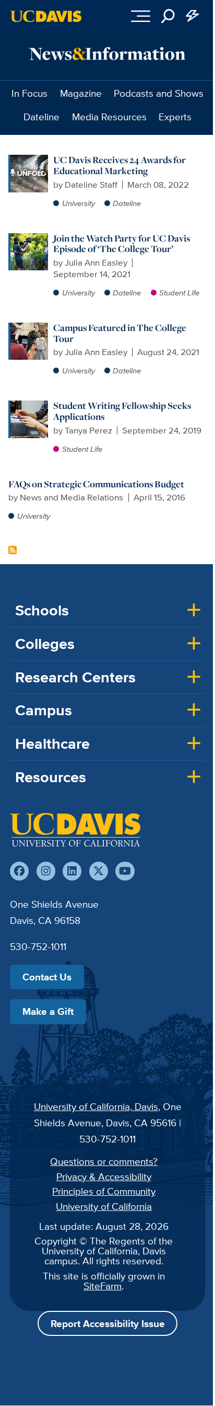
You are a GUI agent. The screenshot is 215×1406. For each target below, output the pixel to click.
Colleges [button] (45, 644)
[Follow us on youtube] (124, 871)
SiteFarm (102, 1285)
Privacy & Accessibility (103, 1176)
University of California (104, 1206)
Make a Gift (48, 1011)
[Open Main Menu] (141, 16)
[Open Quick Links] (193, 16)
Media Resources (109, 116)
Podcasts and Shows (159, 93)
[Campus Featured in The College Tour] (29, 328)
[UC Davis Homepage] (46, 16)
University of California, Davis (96, 1106)
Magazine (81, 93)
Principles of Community (104, 1191)
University (78, 203)
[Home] (75, 830)
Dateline (41, 116)
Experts (175, 116)
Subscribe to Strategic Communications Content (12, 550)
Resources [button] (50, 777)
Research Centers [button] (75, 677)
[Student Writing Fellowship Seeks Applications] (29, 405)
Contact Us (46, 976)
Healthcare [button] (52, 744)
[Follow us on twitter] (98, 871)
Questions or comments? (104, 1161)
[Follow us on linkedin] (72, 871)
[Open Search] (168, 16)
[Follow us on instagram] (46, 871)
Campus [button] (43, 710)
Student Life (179, 292)
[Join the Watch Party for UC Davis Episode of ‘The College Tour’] (29, 238)
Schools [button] (42, 610)
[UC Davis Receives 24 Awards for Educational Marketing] (29, 160)
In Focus (29, 93)
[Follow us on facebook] (19, 871)
